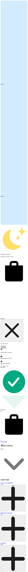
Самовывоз (3, 347)
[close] (12, 330)
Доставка (3, 346)
